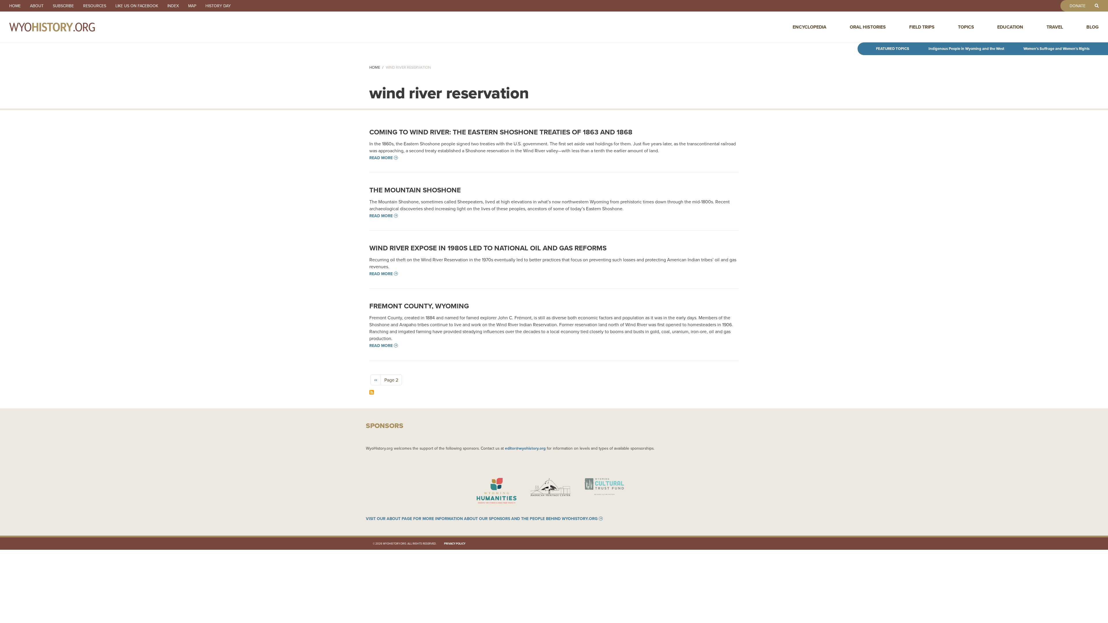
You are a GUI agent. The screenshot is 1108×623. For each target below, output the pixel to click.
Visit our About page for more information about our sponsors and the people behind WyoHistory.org (482, 518)
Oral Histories (868, 27)
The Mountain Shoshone (415, 190)
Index (173, 5)
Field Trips (922, 27)
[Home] (64, 27)
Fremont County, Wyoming (419, 306)
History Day (218, 5)
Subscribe (63, 5)
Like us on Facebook (136, 5)
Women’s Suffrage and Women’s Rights (1056, 48)
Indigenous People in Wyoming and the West (966, 48)
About (37, 5)
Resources (94, 5)
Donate (1077, 5)
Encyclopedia (809, 27)
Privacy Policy (454, 543)
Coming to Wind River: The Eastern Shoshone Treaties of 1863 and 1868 (500, 132)
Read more (381, 157)
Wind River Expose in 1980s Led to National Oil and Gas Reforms (488, 248)
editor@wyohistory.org (525, 448)
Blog (1092, 27)
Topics (966, 27)
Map (192, 5)
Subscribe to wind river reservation (371, 392)
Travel (1055, 27)
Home (15, 5)
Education (1010, 27)
